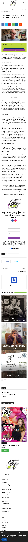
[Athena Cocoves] (14, 280)
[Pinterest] (9, 24)
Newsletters (5, 392)
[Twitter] (6, 24)
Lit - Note (16, 254)
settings (16, 536)
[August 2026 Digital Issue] (14, 425)
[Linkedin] (16, 24)
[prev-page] (2, 380)
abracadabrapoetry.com (14, 195)
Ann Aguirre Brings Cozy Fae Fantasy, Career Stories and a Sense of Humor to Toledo (14, 346)
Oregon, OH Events (6, 489)
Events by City (5, 485)
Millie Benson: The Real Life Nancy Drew (14, 320)
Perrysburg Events (6, 495)
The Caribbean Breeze (6, 270)
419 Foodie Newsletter (8, 394)
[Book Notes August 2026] (14, 364)
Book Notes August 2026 (14, 376)
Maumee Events (5, 492)
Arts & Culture (8, 10)
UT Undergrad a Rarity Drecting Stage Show (21, 270)
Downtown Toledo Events (8, 487)
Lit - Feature (10, 254)
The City (14, 318)
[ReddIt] (20, 24)
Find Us (3, 397)
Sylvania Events (5, 497)
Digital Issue (4, 442)
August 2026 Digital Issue (10, 445)
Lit (12, 10)
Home (2, 10)
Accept (4, 539)
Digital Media (3, 447)
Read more (5, 450)
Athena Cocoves (6, 19)
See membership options (14, 50)
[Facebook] (2, 24)
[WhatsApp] (13, 24)
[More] (21, 261)
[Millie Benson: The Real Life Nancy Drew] (14, 308)
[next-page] (5, 380)
